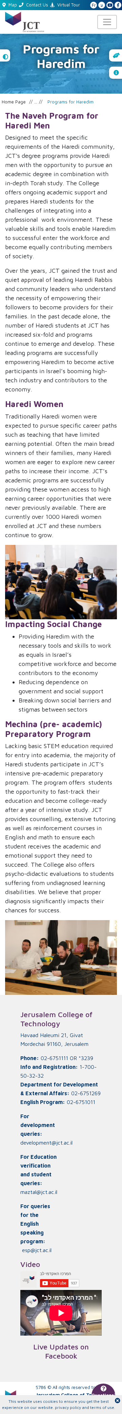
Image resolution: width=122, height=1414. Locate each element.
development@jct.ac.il (46, 1143)
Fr (94, 5)
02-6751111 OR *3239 (67, 1058)
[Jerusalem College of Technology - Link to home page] (24, 21)
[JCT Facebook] (118, 5)
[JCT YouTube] (109, 5)
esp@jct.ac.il (37, 1250)
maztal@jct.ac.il (38, 1192)
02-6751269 (86, 1093)
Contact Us (37, 4)
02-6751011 (81, 1102)
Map (12, 4)
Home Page (14, 101)
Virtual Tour (68, 4)
